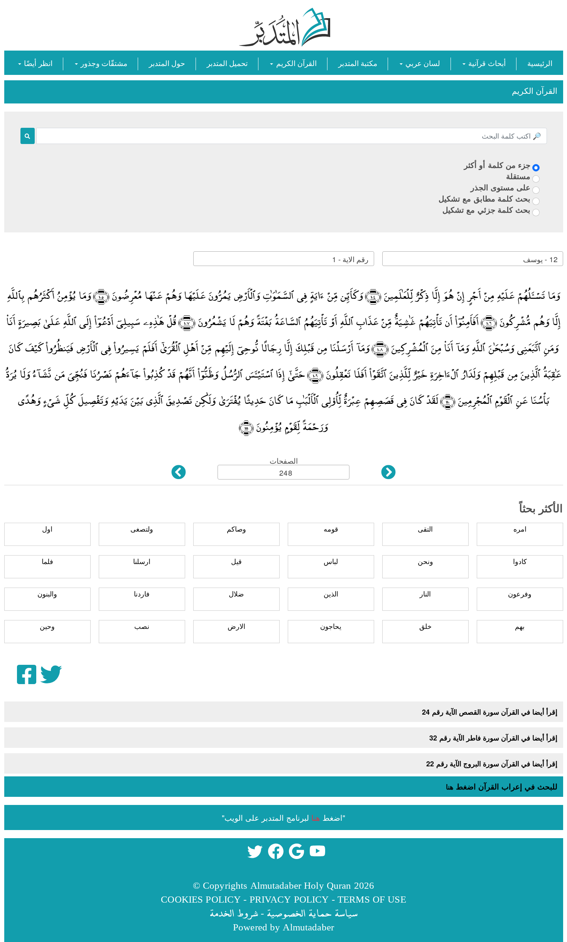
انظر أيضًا (37, 63)
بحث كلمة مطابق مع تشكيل (484, 198)
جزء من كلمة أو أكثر (497, 164)
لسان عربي (421, 63)
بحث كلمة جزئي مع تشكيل (486, 209)
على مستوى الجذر (500, 187)
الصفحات (284, 460)
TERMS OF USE (372, 899)
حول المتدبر (167, 63)
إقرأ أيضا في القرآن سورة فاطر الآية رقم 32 (493, 738)
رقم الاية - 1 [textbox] (350, 259)
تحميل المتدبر (227, 63)
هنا (450, 787)
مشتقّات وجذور (103, 63)
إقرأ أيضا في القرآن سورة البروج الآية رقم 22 (491, 764)
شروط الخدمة (233, 913)
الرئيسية (539, 63)
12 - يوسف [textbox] (540, 259)
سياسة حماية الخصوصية (312, 913)
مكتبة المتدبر (357, 63)
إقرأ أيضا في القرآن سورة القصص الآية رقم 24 (489, 712)
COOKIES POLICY (201, 899)
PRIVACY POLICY (289, 899)
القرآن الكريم (295, 63)
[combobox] (472, 258)
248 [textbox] (285, 472)
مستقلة (518, 175)
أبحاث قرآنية (485, 63)
